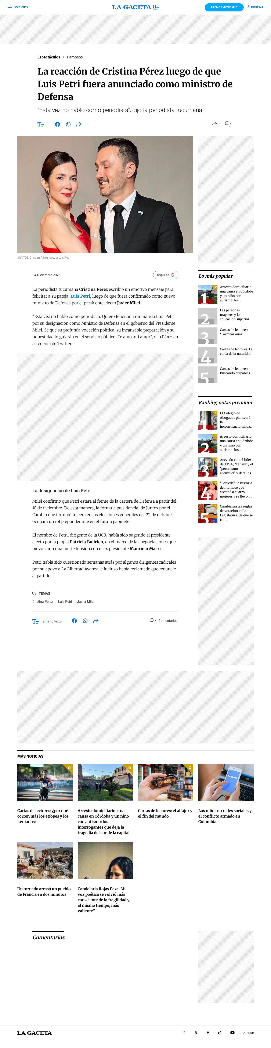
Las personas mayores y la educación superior (234, 314)
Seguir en (163, 275)
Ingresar (257, 7)
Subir (250, 1033)
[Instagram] (183, 1033)
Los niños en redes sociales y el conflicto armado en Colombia (225, 816)
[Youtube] (232, 1033)
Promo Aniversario (224, 7)
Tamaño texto (51, 621)
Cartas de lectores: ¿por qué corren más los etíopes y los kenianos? (43, 816)
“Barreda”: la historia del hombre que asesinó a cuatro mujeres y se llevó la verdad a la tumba (236, 492)
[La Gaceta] (135, 7)
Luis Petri (65, 602)
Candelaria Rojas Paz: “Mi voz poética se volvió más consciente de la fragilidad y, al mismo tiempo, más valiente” (104, 899)
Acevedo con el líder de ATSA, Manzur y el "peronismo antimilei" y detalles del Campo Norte (236, 469)
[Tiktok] (219, 1033)
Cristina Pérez (42, 602)
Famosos (75, 57)
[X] (196, 1033)
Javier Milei (85, 602)
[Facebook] (208, 1033)
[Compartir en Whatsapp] (68, 125)
